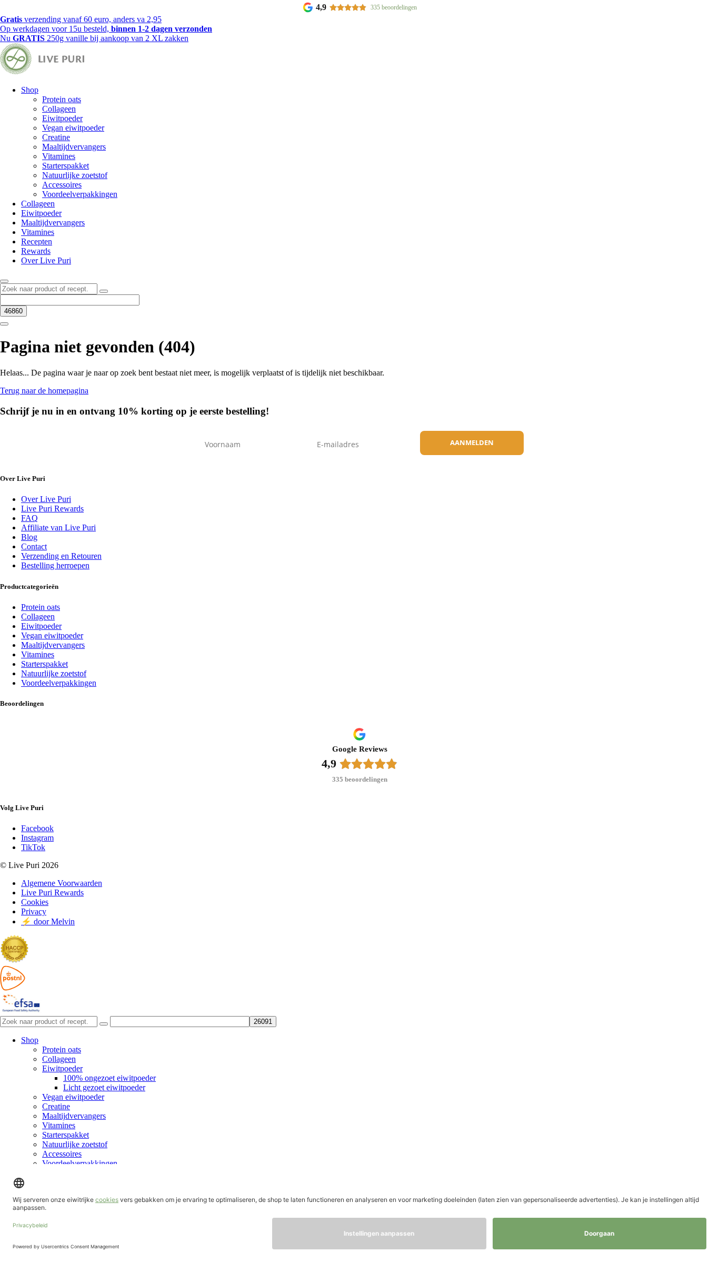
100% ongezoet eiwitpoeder (109, 1077)
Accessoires (62, 184)
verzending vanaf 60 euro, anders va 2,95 (81, 19)
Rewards (36, 251)
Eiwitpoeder (62, 118)
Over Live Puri (46, 260)
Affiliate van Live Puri (58, 527)
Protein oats (61, 99)
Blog (29, 537)
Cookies (34, 902)
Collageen (59, 108)
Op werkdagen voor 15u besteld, (106, 28)
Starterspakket (65, 165)
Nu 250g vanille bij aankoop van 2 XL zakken (94, 38)
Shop (29, 89)
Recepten (36, 241)
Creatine (56, 137)
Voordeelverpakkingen (79, 194)
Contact (34, 546)
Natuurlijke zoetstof (74, 175)
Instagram (37, 837)
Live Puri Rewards (52, 508)
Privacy (33, 911)
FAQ (29, 518)
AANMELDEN (472, 442)
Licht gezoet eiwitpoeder (104, 1087)
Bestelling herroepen (55, 565)
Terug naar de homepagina (44, 390)
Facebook (37, 828)
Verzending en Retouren (61, 555)
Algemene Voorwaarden (61, 883)
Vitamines (58, 156)
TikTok (33, 847)
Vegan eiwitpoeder (73, 127)
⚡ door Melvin (48, 921)
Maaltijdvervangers (74, 146)
